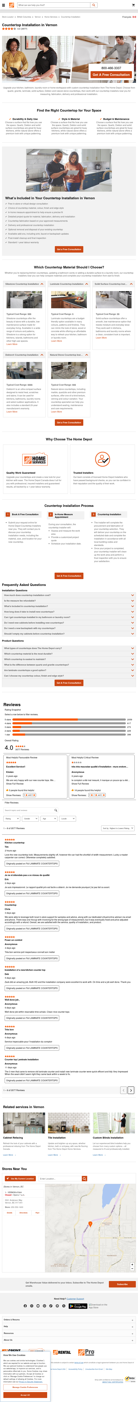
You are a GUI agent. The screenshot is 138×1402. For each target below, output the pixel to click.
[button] (3, 5)
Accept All (25, 1395)
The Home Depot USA (57, 1369)
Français (126, 16)
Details (9, 1212)
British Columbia (24, 17)
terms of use (79, 1362)
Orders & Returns (12, 1319)
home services (50, 17)
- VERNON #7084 (13, 1192)
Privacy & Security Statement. (31, 1381)
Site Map (109, 1369)
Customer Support (75, 1298)
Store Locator (8, 17)
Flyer (37, 1212)
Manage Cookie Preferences (25, 1387)
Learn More (11, 344)
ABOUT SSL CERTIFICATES (112, 1382)
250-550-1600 (17, 1207)
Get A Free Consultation (111, 74)
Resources (9, 1333)
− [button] (132, 1268)
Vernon (38, 17)
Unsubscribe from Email (94, 1369)
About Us (8, 1339)
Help (6, 1326)
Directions (23, 1212)
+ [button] (132, 1264)
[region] (25, 1376)
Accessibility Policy (75, 1369)
